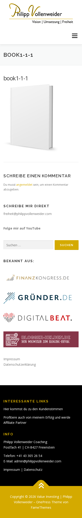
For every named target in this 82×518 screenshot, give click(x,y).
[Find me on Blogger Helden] (41, 339)
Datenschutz (33, 469)
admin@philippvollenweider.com (37, 461)
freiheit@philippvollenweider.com (27, 214)
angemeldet (24, 185)
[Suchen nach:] (28, 245)
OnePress (43, 502)
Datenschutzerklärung (19, 364)
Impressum (11, 359)
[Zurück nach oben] (41, 486)
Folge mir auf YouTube (22, 228)
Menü (74, 36)
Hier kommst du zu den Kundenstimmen (33, 409)
